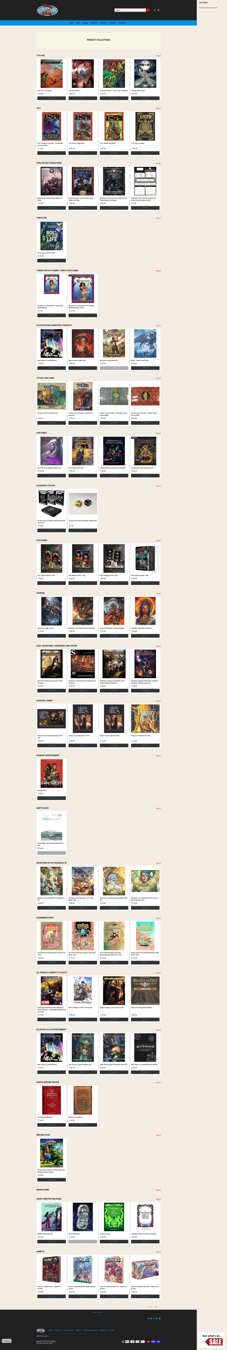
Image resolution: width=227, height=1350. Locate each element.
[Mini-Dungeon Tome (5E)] (83, 451)
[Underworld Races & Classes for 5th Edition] (114, 451)
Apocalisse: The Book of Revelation (141, 628)
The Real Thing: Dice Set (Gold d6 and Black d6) (83, 521)
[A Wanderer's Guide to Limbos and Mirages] (145, 1217)
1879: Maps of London (137, 143)
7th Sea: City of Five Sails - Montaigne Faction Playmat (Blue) (113, 414)
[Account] (155, 10)
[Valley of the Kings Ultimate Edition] (145, 990)
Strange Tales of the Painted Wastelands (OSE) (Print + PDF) (145, 954)
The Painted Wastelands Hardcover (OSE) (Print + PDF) (51, 954)
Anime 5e (40, 1251)
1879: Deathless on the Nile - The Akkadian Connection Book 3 (50, 144)
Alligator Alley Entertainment (51, 1029)
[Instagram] (154, 1318)
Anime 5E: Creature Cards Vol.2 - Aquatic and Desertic (144, 1288)
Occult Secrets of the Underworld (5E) (142, 468)
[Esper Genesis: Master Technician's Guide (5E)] (114, 1047)
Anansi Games (42, 1190)
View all (158, 56)
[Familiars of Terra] (114, 1217)
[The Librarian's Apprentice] (51, 1100)
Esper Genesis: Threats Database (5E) (80, 1064)
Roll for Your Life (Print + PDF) (46, 253)
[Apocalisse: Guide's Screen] (51, 611)
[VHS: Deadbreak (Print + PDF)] (145, 558)
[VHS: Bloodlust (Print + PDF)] (83, 558)
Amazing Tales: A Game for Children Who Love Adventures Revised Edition (51, 1171)
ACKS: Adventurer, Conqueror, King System (56, 646)
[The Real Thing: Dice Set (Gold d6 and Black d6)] (83, 503)
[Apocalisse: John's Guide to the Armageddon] (83, 611)
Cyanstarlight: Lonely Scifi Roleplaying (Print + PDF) (50, 844)
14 (156, 1307)
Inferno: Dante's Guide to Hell (77, 360)
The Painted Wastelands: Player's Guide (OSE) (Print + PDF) (82, 954)
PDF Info (111, 1330)
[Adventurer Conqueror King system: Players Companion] (51, 664)
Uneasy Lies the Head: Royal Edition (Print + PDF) (50, 737)
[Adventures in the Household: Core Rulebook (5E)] (51, 881)
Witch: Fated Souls (74, 1234)
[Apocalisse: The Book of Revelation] (145, 611)
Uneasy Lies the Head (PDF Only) (109, 736)
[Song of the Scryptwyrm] (83, 1100)
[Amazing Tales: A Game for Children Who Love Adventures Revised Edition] (51, 1153)
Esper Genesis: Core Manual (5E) (47, 360)
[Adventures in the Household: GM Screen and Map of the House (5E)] (145, 881)
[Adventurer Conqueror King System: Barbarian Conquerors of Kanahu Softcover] (145, 664)
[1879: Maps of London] (145, 126)
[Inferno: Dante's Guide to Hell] (83, 343)
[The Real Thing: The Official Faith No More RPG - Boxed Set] (51, 503)
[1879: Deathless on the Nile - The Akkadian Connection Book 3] (51, 126)
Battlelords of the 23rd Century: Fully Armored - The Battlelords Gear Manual (114, 199)
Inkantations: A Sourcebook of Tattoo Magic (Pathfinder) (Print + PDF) (81, 307)
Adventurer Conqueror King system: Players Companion (50, 682)
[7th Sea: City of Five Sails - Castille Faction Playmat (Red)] (145, 396)
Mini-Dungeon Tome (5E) (76, 468)
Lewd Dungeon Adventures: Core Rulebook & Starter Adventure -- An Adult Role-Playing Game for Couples (51, 1010)
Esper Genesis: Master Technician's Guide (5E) (113, 1064)
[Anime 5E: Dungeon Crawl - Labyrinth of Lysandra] (51, 1269)
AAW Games (41, 433)
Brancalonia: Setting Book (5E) (109, 360)
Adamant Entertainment (47, 755)
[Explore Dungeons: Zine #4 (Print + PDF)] (114, 990)
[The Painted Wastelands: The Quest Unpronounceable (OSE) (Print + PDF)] (114, 936)
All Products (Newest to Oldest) (51, 972)
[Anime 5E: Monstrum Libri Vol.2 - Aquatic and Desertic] (114, 1269)
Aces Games (41, 540)
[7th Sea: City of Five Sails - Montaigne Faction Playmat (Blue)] (114, 396)
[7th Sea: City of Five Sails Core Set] (51, 396)
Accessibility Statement (90, 1330)
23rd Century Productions (49, 163)
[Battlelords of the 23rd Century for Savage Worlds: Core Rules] (83, 181)
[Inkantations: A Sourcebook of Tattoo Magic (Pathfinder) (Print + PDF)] (83, 288)
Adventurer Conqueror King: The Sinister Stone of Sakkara (82, 682)
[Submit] (148, 10)
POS (37, 1343)
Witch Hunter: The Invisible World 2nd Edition (144, 1064)
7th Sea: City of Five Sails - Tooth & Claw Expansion (81, 414)
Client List (58, 1330)
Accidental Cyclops (45, 485)
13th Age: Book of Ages (138, 90)
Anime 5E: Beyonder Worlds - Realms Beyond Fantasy (82, 1288)
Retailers (78, 1330)
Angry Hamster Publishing (48, 1199)
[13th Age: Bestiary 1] (83, 73)
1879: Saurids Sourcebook (107, 143)
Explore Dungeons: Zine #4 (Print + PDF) (112, 1007)
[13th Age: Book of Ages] (145, 73)
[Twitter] (148, 1318)
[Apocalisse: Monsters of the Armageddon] (114, 611)
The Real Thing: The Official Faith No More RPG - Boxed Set (51, 522)
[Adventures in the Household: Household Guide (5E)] (114, 881)
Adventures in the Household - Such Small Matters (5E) (81, 899)
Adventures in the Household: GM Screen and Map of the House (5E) (144, 899)
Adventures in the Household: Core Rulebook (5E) (50, 899)
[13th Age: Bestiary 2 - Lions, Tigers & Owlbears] (114, 73)
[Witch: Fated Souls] (83, 1217)
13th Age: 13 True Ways (44, 90)
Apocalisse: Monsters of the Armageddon (112, 628)
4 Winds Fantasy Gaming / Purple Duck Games (57, 270)
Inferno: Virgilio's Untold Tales (140, 360)
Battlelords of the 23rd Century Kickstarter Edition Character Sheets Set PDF (143, 199)
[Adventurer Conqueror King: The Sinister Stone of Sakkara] (83, 664)
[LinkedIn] (156, 1318)
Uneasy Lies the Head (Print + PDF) (79, 736)
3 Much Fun (41, 218)
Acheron (40, 593)
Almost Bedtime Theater (47, 1082)
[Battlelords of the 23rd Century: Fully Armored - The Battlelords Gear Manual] (114, 181)
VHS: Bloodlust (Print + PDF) (77, 575)
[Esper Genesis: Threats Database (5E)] (83, 1047)
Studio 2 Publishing (50, 1341)
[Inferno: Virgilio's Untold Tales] (145, 343)
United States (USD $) (41, 1336)
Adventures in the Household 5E (51, 863)
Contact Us (103, 1330)
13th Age (40, 55)
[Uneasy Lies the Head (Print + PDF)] (83, 718)
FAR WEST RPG (41, 790)
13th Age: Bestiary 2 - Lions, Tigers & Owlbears (114, 90)
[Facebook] (151, 1318)
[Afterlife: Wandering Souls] (51, 1217)
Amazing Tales (43, 1135)
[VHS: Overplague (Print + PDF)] (114, 558)
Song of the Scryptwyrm (75, 1117)
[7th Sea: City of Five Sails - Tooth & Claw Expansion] (83, 396)
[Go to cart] (158, 10)
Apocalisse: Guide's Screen (45, 628)
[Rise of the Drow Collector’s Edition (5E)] (51, 451)
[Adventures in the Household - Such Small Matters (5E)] (83, 881)
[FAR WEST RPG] (51, 773)
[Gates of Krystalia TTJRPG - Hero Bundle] (83, 990)
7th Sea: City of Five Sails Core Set (47, 413)
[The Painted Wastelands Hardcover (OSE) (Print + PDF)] (51, 936)
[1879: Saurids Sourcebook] (114, 126)
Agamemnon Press (45, 918)
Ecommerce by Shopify (47, 1343)
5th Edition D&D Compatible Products (54, 325)
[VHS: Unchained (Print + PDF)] (51, 558)
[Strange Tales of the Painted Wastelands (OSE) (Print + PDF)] (145, 936)
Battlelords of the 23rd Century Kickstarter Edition (49, 199)
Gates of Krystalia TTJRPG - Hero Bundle (80, 1007)
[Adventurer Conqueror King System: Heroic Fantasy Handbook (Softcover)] (114, 664)
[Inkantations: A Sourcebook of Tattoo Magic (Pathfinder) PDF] (51, 284)
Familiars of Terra (105, 1234)
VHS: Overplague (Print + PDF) (109, 575)
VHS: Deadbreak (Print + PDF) (140, 575)
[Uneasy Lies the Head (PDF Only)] (114, 718)
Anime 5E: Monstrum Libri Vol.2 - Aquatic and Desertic (113, 1288)
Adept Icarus (42, 808)
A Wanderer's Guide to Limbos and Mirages (143, 1234)
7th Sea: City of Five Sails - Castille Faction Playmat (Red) (144, 414)
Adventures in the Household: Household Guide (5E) (113, 899)
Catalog (50, 1330)
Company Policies (68, 1330)
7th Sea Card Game (45, 378)
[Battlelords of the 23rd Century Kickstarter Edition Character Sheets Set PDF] (145, 181)
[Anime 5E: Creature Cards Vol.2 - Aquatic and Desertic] (145, 1269)
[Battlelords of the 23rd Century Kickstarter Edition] (51, 181)
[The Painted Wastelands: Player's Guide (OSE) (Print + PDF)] (83, 936)
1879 (38, 108)
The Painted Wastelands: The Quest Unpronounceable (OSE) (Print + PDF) (111, 954)
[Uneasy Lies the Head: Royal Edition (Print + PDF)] (51, 718)
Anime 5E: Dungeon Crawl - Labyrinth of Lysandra (49, 1288)
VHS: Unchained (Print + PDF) (46, 575)
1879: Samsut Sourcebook (76, 143)
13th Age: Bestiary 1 (75, 90)
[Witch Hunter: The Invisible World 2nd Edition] (145, 1047)
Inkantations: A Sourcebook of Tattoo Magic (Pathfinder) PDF (50, 307)
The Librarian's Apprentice (45, 1117)
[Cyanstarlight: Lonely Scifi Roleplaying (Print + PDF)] (51, 826)
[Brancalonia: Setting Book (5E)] (114, 343)
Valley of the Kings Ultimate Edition (141, 1007)
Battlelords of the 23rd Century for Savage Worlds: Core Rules (81, 199)
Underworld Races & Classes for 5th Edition (112, 468)
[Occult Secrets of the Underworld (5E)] (145, 451)
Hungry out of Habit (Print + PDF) (140, 736)
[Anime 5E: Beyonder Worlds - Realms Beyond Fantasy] (83, 1269)
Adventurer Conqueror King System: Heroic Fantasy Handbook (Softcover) (112, 682)
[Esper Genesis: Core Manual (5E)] (51, 343)
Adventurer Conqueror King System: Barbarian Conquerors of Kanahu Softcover (144, 682)
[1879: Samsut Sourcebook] (83, 126)
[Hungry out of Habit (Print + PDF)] (145, 718)
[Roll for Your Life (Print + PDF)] (51, 236)
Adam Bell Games (44, 700)
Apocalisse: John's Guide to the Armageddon (82, 628)
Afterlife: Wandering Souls (45, 1234)
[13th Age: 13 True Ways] (51, 73)
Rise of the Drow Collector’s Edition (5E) (49, 468)
